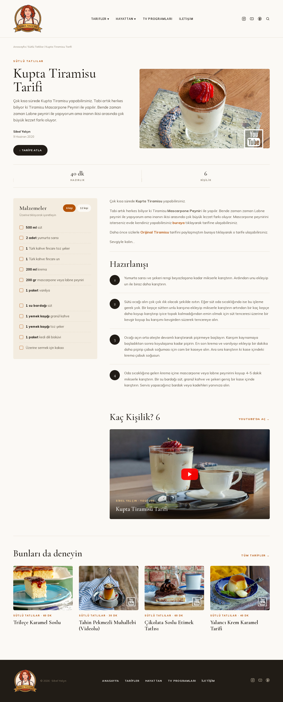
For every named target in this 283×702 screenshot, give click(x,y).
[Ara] (268, 19)
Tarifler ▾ (100, 19)
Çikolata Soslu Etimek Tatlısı (169, 625)
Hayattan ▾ (126, 19)
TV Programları (158, 19)
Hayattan (153, 680)
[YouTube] (252, 19)
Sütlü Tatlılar (36, 46)
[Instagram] (244, 19)
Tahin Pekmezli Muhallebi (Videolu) (107, 625)
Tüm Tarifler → (255, 555)
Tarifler (132, 680)
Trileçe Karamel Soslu (37, 622)
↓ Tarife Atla (30, 150)
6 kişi (69, 208)
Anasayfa (19, 46)
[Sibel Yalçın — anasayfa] (27, 18)
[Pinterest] (260, 19)
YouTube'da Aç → (254, 419)
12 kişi (84, 208)
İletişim (186, 19)
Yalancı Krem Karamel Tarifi (234, 625)
